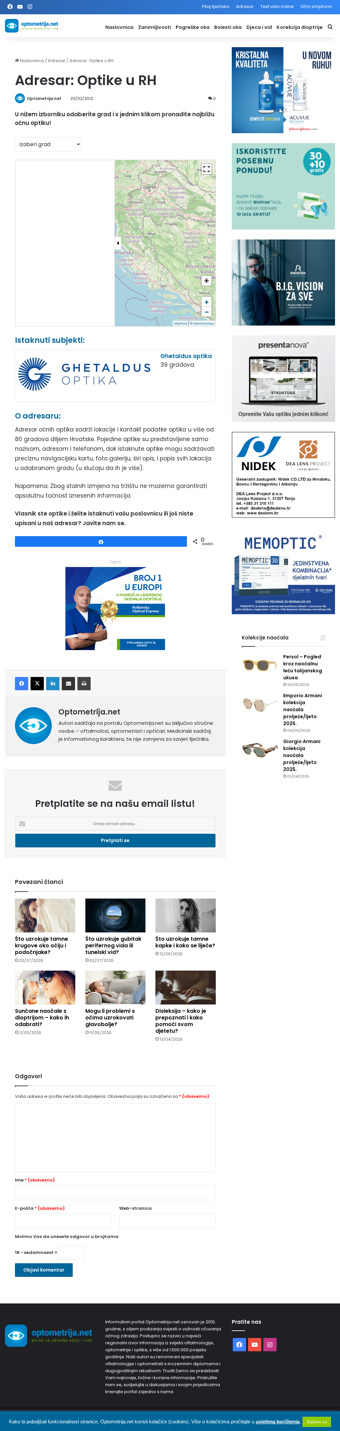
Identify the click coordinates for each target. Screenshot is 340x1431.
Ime (35, 1180)
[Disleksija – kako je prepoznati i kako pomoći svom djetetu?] (185, 987)
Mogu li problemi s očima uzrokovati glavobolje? (110, 1017)
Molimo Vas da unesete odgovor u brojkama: (67, 1236)
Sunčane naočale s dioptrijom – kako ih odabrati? (42, 1017)
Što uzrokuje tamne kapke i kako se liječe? (185, 942)
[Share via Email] (68, 683)
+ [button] (206, 301)
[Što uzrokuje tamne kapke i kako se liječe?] (185, 915)
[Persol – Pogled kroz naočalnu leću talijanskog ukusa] (260, 665)
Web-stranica (135, 1208)
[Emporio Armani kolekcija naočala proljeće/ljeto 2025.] (260, 704)
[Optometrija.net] (31, 26)
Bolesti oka (228, 27)
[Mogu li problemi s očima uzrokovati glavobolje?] (115, 987)
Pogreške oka (193, 27)
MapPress (180, 323)
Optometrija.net (44, 98)
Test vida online (277, 6)
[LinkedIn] (52, 683)
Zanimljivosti (154, 27)
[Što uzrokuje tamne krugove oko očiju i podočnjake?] (45, 915)
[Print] (84, 683)
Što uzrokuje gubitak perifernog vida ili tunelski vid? (113, 945)
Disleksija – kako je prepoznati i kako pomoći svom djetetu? (180, 1021)
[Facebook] (21, 683)
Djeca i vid (259, 27)
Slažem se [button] (316, 1421)
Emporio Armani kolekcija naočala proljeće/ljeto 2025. (302, 709)
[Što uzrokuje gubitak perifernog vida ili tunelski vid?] (115, 915)
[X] (37, 683)
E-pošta (40, 1208)
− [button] (206, 311)
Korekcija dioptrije (300, 27)
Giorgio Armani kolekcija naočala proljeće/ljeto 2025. (301, 755)
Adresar (245, 6)
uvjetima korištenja (277, 1421)
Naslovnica (119, 27)
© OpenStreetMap (202, 323)
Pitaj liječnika (215, 6)
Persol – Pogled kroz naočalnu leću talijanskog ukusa (302, 667)
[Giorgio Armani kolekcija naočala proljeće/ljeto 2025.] (260, 750)
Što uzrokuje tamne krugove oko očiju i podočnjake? (41, 945)
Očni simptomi (316, 6)
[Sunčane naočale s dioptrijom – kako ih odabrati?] (45, 987)
